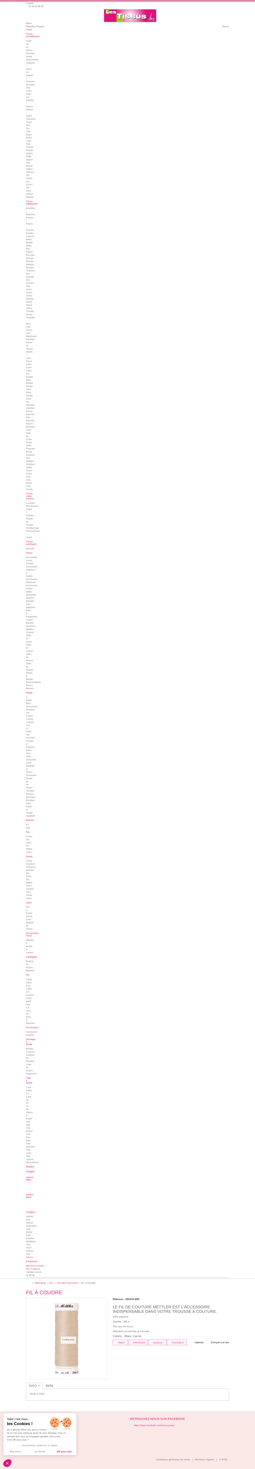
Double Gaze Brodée (29, 380)
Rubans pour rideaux (29, 1254)
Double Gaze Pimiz (29, 389)
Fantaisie (30, 709)
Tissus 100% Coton (29, 364)
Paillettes (30, 339)
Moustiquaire (32, 506)
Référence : (119, 1299)
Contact (30, 3)
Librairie (30, 889)
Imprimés (30, 405)
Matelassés (31, 336)
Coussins (30, 503)
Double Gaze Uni (29, 398)
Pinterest (177, 1342)
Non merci (15, 1451)
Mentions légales (205, 1459)
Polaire (29, 252)
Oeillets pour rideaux (29, 1219)
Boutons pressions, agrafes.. (31, 626)
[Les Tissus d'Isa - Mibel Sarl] (130, 15)
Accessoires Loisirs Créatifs (31, 560)
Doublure (30, 53)
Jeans (29, 289)
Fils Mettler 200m (29, 849)
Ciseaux (30, 632)
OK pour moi (64, 1451)
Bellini (29, 138)
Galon (29, 750)
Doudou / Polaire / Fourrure (30, 223)
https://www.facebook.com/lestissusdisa (154, 1425)
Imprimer (199, 1342)
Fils (51, 1283)
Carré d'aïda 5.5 (29, 1090)
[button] (7, 1463)
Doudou (30, 233)
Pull (28, 280)
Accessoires (31, 706)
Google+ (158, 1342)
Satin (28, 803)
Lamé (28, 763)
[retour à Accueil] (29, 1283)
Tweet (121, 1342)
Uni (27, 713)
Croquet (30, 722)
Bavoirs (29, 1049)
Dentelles (30, 738)
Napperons (31, 1074)
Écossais (30, 255)
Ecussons (30, 864)
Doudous (30, 1055)
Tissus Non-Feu (29, 125)
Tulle (28, 477)
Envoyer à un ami (220, 1342)
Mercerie (40, 1283)
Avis (49, 1385)
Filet (28, 286)
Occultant (30, 84)
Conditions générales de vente (173, 1459)
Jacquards (31, 759)
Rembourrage (32, 528)
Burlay (29, 452)
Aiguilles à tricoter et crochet (30, 946)
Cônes (29, 836)
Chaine (29, 716)
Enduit (29, 56)
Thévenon (31, 119)
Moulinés (30, 1023)
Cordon (29, 719)
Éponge (29, 258)
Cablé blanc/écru (29, 982)
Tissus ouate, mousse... (31, 496)
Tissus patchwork (31, 542)
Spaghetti (30, 816)
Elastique (30, 800)
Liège (28, 141)
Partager (138, 1342)
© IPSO (223, 1459)
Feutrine (30, 283)
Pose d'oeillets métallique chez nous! (31, 1241)
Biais (28, 703)
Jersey (29, 292)
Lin (27, 72)
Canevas (30, 1052)
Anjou (29, 134)
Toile (28, 131)
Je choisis (40, 1451)
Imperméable (32, 59)
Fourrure (30, 236)
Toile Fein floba (28, 1137)
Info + (34, 1385)
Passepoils (31, 775)
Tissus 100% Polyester (30, 445)
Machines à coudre (35, 1266)
